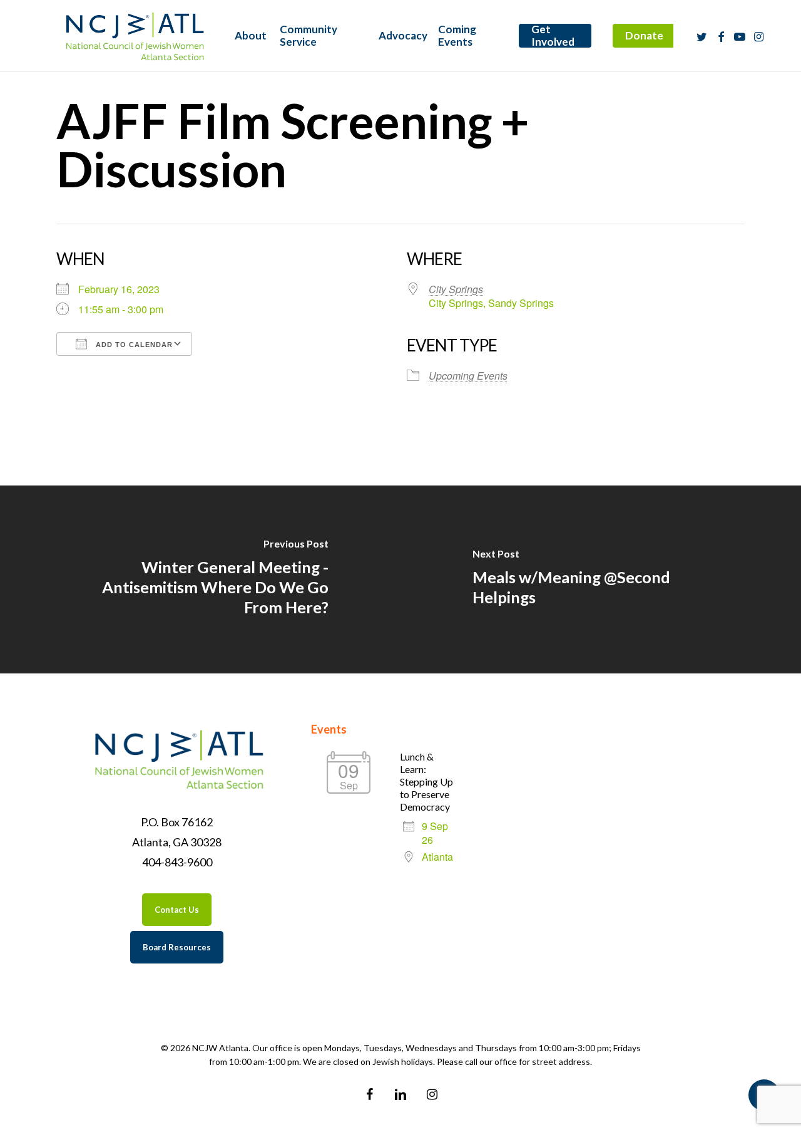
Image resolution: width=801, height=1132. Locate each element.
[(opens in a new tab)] (200, 579)
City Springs (456, 289)
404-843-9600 (177, 862)
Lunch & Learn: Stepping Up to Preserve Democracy (426, 781)
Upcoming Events (468, 375)
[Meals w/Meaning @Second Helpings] (600, 579)
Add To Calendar (133, 344)
